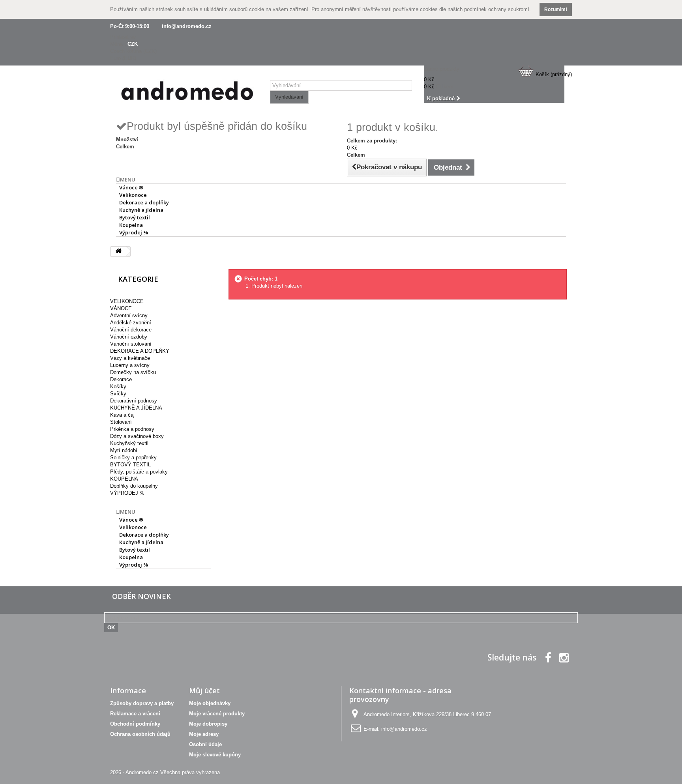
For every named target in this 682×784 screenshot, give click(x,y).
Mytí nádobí (123, 450)
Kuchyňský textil (129, 443)
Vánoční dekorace (131, 330)
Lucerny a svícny (130, 365)
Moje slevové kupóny (215, 755)
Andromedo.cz (142, 772)
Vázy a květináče (130, 358)
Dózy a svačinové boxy (137, 436)
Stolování (121, 422)
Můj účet (204, 690)
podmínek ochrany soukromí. (497, 9)
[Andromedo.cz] (187, 92)
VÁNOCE (121, 308)
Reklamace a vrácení (135, 714)
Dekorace (121, 379)
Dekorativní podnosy (133, 401)
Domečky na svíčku (133, 372)
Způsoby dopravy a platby (142, 703)
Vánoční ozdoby (128, 337)
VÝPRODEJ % (127, 493)
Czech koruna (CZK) (133, 51)
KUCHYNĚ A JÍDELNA (136, 408)
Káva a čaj (122, 415)
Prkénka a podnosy (132, 429)
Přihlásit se (123, 37)
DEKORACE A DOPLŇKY (139, 351)
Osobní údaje (205, 744)
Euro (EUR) (123, 58)
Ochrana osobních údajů (140, 734)
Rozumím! (555, 9)
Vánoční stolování (131, 344)
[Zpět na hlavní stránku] (118, 251)
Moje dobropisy (208, 724)
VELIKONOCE (127, 301)
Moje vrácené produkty (217, 714)
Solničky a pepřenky (133, 457)
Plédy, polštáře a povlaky (139, 472)
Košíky (118, 386)
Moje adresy (204, 734)
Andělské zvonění (130, 323)
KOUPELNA (124, 479)
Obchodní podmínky (135, 724)
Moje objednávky (209, 703)
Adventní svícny (129, 315)
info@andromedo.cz (187, 26)
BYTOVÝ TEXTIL (130, 465)
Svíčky (118, 394)
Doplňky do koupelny (134, 486)
